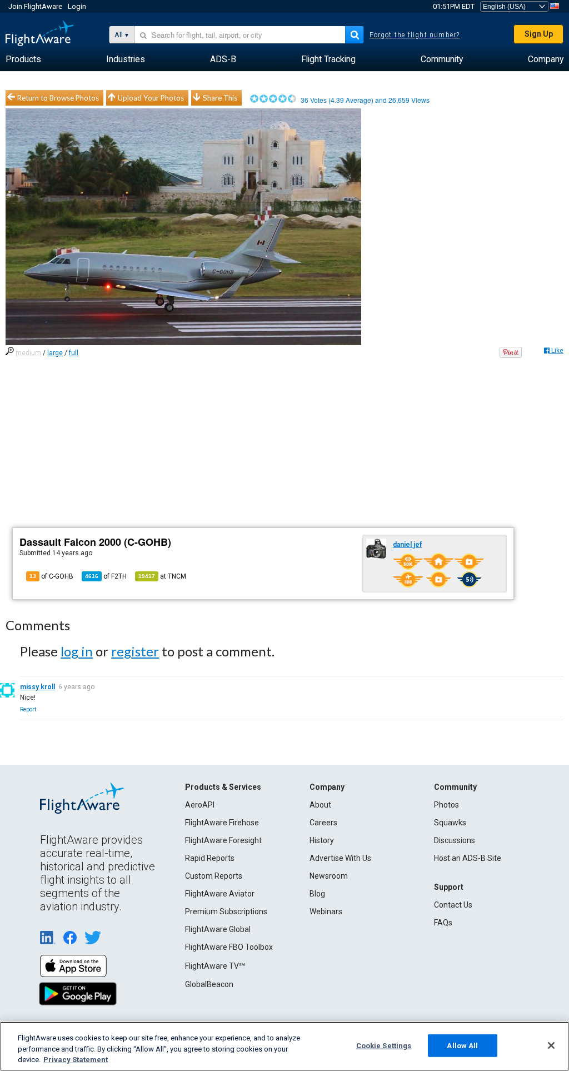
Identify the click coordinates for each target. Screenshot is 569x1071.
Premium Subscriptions (226, 911)
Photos (446, 804)
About (320, 804)
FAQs (443, 922)
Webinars (326, 911)
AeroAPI (199, 804)
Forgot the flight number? (415, 35)
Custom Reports (213, 875)
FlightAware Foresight (223, 840)
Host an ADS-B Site (467, 858)
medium (28, 353)
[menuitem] (23, 59)
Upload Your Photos (151, 97)
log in (77, 651)
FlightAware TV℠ (215, 966)
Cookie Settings (384, 1045)
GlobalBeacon (209, 984)
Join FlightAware (35, 6)
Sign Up (539, 33)
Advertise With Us (340, 858)
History (322, 840)
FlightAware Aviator (219, 893)
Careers (323, 822)
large (55, 353)
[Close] (551, 1045)
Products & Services (223, 787)
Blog (317, 893)
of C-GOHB (51, 576)
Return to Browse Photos (58, 97)
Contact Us (453, 904)
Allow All (462, 1045)
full (73, 353)
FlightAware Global (218, 929)
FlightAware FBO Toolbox (229, 947)
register (135, 651)
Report (28, 709)
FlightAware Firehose (222, 822)
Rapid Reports (209, 858)
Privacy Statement (75, 1059)
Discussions (454, 840)
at (162, 576)
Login (77, 6)
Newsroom (329, 875)
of (106, 576)
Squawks (450, 822)
